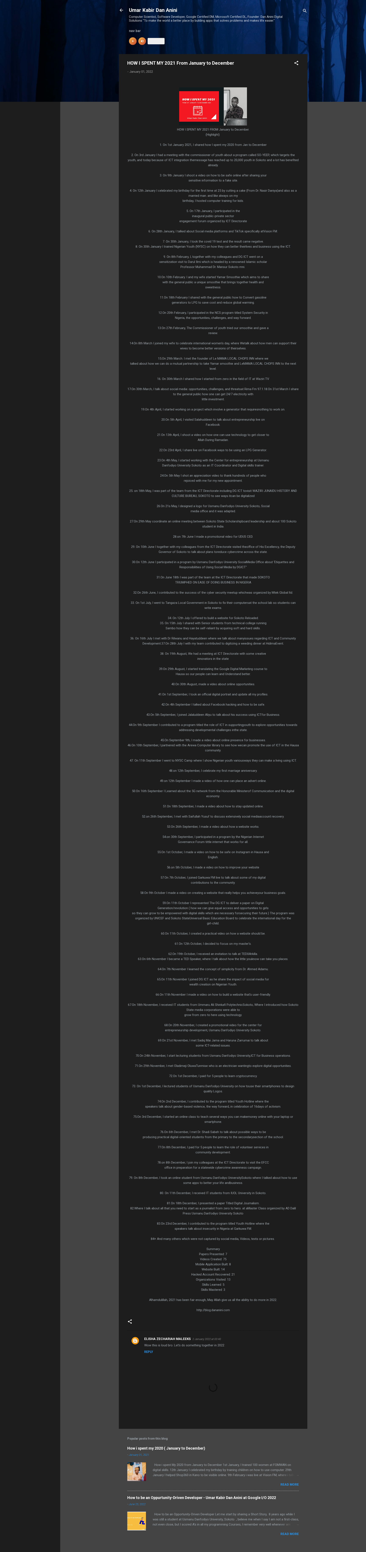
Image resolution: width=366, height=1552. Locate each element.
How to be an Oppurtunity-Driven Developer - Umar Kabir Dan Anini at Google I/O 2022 (201, 1497)
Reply (148, 1352)
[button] (296, 63)
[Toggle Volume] (142, 41)
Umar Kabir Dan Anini (153, 10)
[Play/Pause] (133, 41)
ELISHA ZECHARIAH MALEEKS (167, 1339)
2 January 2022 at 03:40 (207, 1339)
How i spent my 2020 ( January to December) (166, 1448)
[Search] (304, 11)
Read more (289, 1484)
